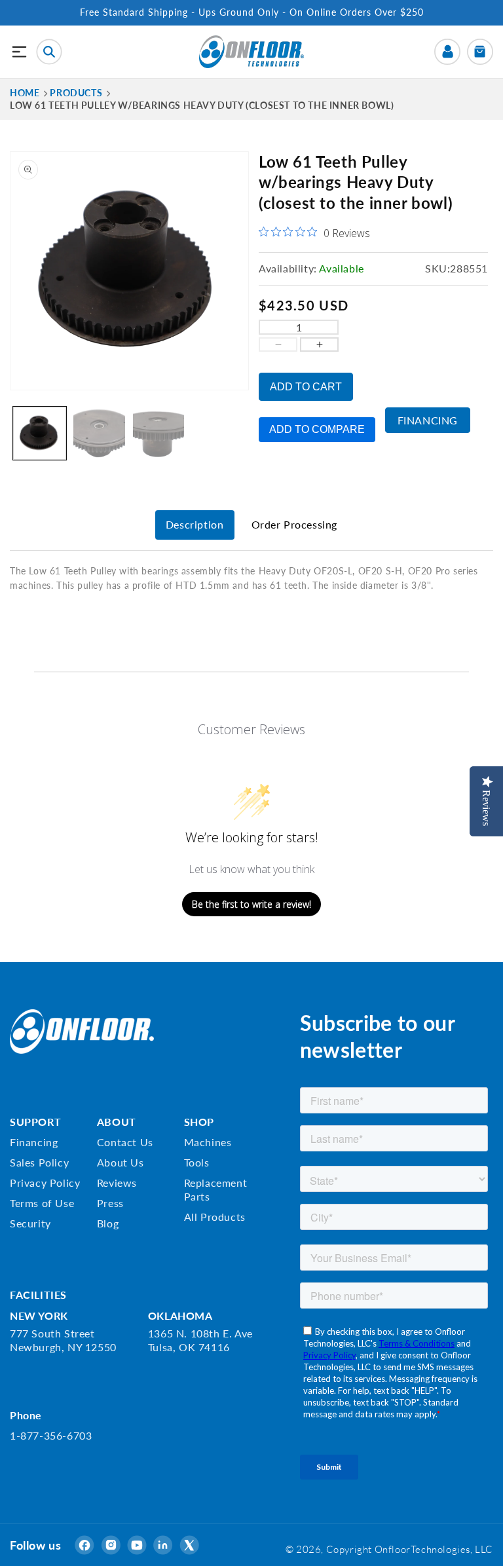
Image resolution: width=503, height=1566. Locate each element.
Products (76, 92)
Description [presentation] (195, 524)
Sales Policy (39, 1162)
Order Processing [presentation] (295, 524)
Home (24, 92)
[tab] (194, 525)
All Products (215, 1216)
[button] (19, 52)
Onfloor (393, 1549)
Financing (428, 420)
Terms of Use (42, 1203)
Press (110, 1203)
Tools (197, 1162)
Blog (108, 1223)
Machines (208, 1142)
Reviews (117, 1182)
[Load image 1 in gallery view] (39, 433)
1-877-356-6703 (51, 1435)
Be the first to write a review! (251, 904)
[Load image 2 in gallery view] (99, 433)
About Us (120, 1162)
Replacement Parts (216, 1189)
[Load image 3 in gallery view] (158, 433)
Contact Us (125, 1142)
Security (30, 1223)
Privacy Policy (45, 1182)
